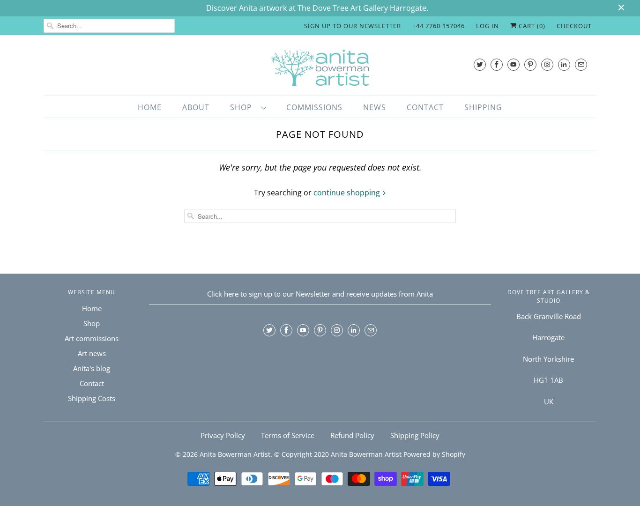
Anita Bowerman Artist (235, 454)
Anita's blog (91, 368)
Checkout (574, 26)
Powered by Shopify (434, 454)
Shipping (483, 107)
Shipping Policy (414, 435)
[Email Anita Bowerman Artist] (581, 64)
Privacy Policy (223, 435)
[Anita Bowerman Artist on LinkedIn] (564, 64)
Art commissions (92, 338)
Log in (487, 26)
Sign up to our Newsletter (352, 26)
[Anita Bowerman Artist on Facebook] (497, 64)
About (195, 107)
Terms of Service (287, 435)
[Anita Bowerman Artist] (320, 67)
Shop (243, 107)
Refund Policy (352, 435)
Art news (92, 353)
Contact (425, 107)
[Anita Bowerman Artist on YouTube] (513, 64)
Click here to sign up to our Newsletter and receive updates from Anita (320, 293)
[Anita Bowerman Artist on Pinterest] (530, 64)
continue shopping (347, 192)
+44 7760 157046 (438, 26)
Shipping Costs (91, 398)
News (374, 107)
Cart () (531, 26)
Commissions (314, 107)
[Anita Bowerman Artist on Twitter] (480, 64)
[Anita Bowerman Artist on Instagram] (547, 64)
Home (150, 107)
